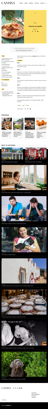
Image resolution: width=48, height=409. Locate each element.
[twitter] (37, 31)
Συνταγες (21, 3)
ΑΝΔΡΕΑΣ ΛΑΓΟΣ (35, 29)
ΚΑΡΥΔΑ (23, 105)
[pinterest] (35, 31)
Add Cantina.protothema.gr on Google (23, 50)
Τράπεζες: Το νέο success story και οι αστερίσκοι (10, 161)
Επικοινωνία (34, 395)
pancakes (34, 56)
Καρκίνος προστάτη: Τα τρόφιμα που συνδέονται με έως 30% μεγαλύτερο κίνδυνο (14, 223)
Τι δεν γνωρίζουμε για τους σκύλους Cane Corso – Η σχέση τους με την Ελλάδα (13, 379)
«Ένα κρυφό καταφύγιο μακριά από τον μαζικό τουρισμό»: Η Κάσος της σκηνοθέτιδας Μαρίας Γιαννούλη (17, 285)
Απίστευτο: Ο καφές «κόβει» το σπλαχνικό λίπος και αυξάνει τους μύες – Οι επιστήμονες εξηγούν (16, 192)
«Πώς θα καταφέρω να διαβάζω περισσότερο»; (9, 254)
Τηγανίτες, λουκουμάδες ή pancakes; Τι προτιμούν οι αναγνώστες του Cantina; (41, 135)
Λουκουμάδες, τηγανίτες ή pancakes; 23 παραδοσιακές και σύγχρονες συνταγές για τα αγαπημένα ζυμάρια (29, 135)
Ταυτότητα (33, 397)
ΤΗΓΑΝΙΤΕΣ (27, 105)
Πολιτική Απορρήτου (35, 394)
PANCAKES (19, 105)
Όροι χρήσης (34, 392)
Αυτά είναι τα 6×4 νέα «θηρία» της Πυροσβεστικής (33, 161)
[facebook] (32, 31)
